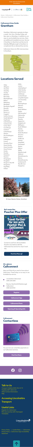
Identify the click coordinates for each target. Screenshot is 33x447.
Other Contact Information (10, 392)
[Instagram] (20, 370)
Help (3, 393)
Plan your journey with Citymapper (12, 412)
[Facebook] (12, 370)
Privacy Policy (6, 430)
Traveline (4, 390)
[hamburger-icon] (28, 9)
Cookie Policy (16, 430)
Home (2, 15)
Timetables (5, 414)
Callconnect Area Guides (20, 15)
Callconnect (9, 15)
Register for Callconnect (9, 410)
